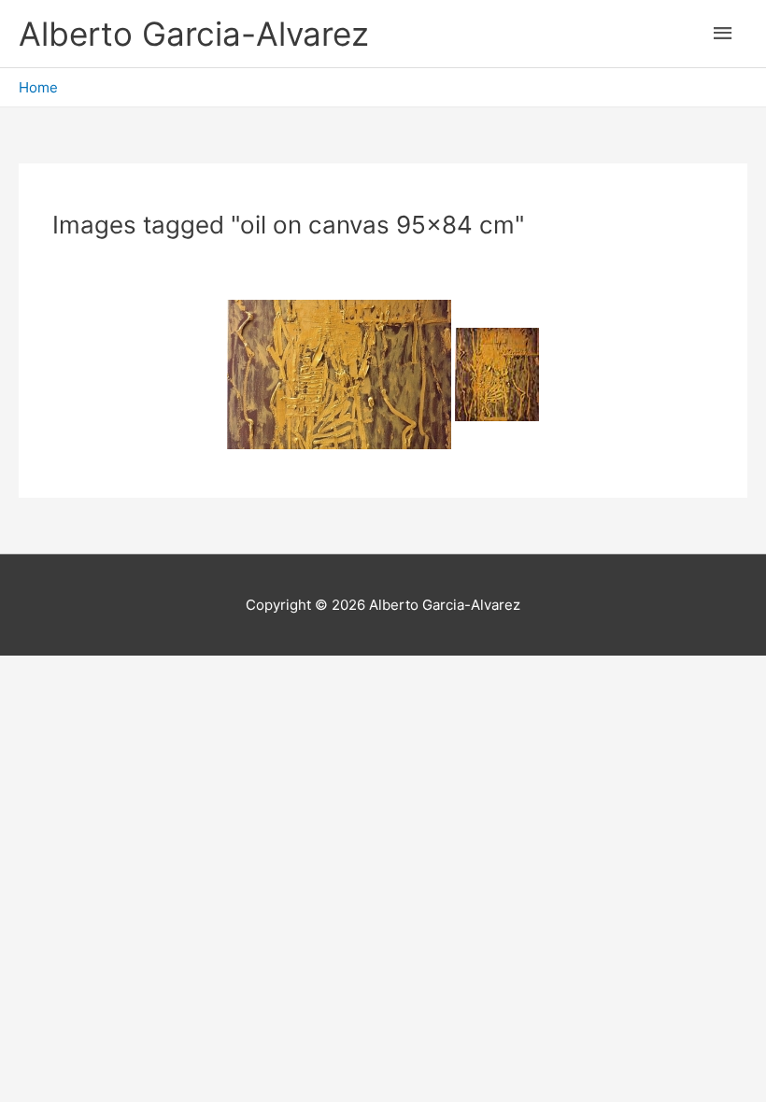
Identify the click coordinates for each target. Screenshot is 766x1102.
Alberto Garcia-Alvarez (194, 33)
